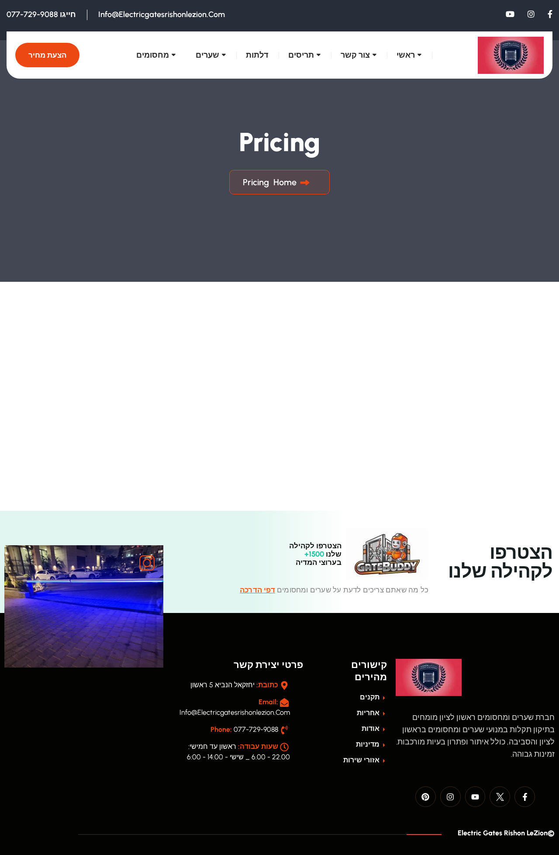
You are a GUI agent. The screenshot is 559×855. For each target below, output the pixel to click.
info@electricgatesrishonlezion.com (161, 14)
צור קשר (355, 55)
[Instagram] (450, 796)
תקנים (370, 697)
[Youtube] (475, 796)
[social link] (550, 14)
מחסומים (152, 55)
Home (283, 182)
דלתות (257, 55)
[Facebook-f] (524, 796)
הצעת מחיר (47, 55)
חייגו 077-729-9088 (41, 14)
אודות (371, 728)
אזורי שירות (362, 760)
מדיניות (368, 744)
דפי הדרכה (257, 589)
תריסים (301, 55)
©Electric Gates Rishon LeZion (505, 833)
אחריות (369, 713)
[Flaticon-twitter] (500, 796)
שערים (207, 55)
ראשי (406, 55)
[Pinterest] (425, 796)
